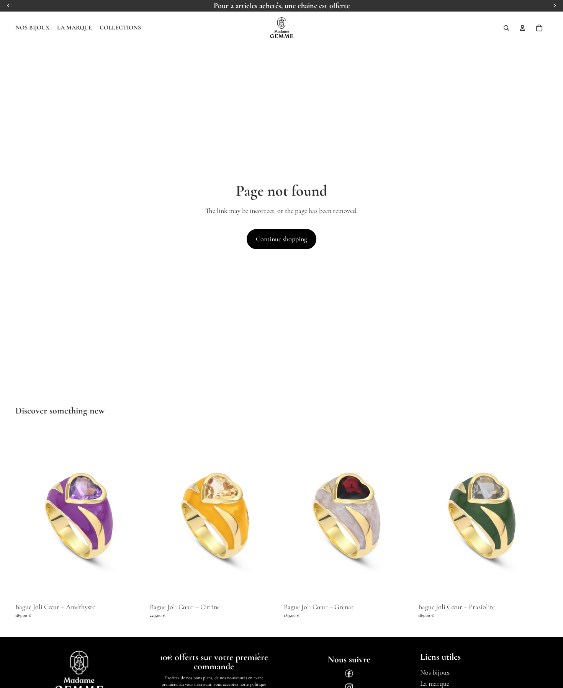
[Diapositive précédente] (26, 514)
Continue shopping (281, 239)
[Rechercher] (506, 28)
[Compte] (522, 28)
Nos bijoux (435, 672)
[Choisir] (133, 588)
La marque (434, 683)
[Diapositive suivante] (133, 514)
